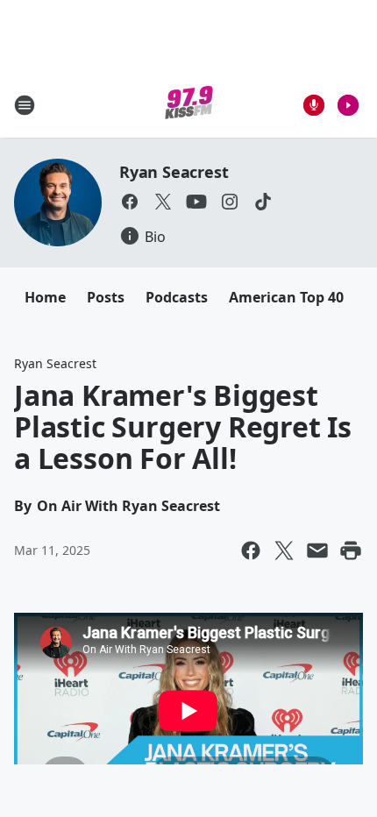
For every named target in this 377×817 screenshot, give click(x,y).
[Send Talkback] (313, 105)
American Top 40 (286, 297)
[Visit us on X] (163, 201)
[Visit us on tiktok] (263, 201)
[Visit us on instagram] (229, 201)
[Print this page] (350, 550)
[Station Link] (189, 104)
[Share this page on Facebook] (250, 550)
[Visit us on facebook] (129, 201)
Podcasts (177, 297)
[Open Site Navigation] (24, 105)
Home (45, 297)
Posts (105, 297)
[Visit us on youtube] (196, 201)
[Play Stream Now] (348, 105)
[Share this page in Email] (317, 550)
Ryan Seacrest (173, 171)
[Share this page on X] (284, 550)
